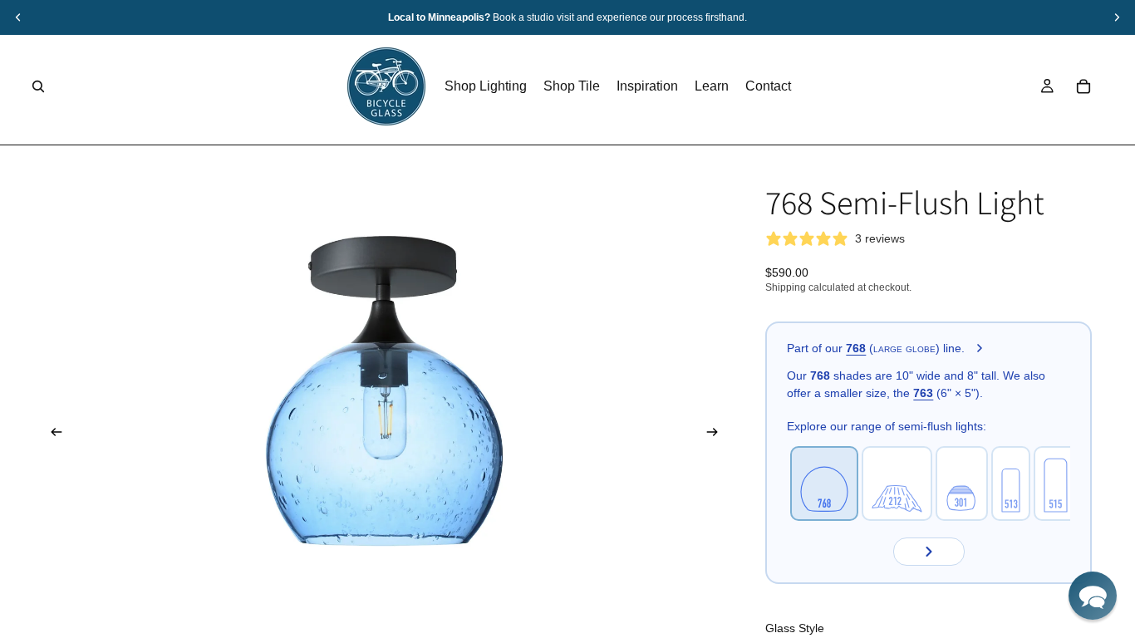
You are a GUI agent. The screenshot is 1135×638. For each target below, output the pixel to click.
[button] (1093, 596)
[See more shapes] (929, 551)
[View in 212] (897, 483)
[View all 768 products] (979, 349)
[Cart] (1083, 86)
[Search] (38, 86)
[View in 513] (1010, 483)
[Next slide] (717, 434)
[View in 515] (1056, 483)
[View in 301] (962, 483)
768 (856, 348)
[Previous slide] (51, 434)
